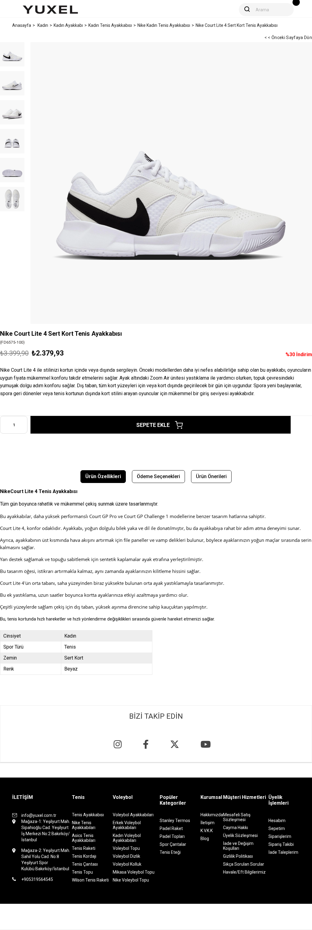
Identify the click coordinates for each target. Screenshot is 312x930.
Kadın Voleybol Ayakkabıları (127, 838)
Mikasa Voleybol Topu (133, 872)
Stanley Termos (175, 820)
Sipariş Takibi (281, 844)
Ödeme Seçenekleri (158, 476)
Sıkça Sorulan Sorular (243, 864)
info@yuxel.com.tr (38, 815)
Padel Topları (172, 836)
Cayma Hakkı (235, 827)
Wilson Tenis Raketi (90, 880)
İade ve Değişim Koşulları (238, 846)
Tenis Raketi (83, 848)
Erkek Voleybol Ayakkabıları (127, 825)
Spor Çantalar (173, 844)
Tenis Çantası (85, 864)
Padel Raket (171, 828)
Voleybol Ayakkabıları (133, 814)
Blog (204, 838)
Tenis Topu (82, 872)
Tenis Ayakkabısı (88, 814)
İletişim (207, 822)
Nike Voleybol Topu (131, 880)
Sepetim (276, 828)
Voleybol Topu (126, 848)
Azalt (4, 425)
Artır (22, 425)
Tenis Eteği (170, 852)
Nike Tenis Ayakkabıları (83, 825)
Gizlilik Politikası (238, 856)
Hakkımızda (211, 814)
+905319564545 (37, 879)
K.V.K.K (206, 830)
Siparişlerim (279, 836)
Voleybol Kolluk (127, 864)
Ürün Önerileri (211, 476)
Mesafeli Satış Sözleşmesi (236, 817)
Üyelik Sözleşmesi (240, 835)
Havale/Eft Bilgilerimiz (244, 872)
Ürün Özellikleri (103, 476)
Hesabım (276, 820)
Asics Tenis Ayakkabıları (83, 838)
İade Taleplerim (283, 852)
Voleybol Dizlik (126, 856)
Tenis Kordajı (84, 856)
